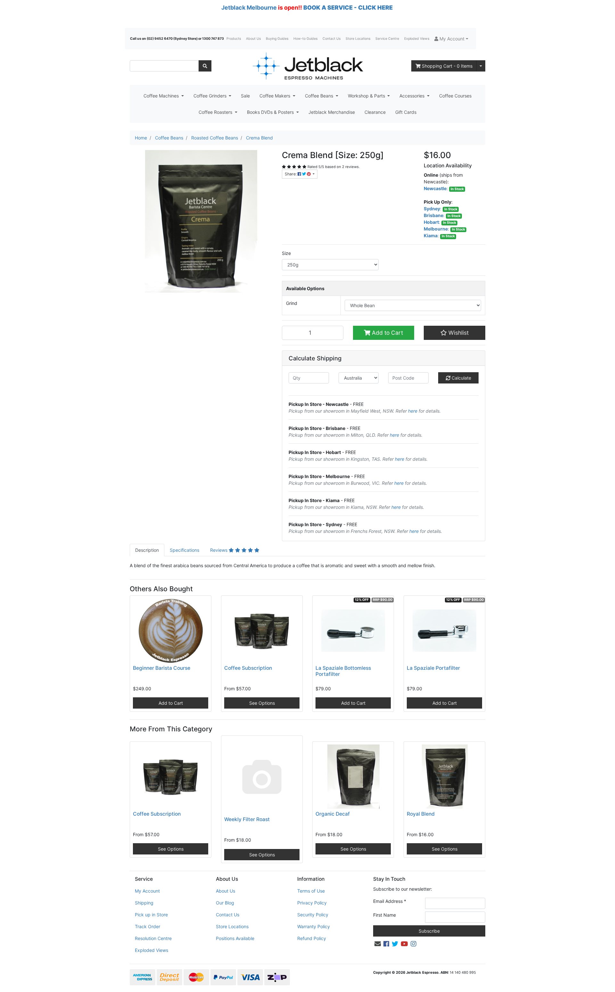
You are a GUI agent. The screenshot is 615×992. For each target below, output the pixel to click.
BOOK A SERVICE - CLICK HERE (348, 7)
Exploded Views (416, 39)
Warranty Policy (313, 926)
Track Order (147, 926)
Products (233, 39)
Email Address (389, 901)
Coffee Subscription (248, 668)
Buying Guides (277, 39)
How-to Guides (305, 39)
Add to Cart (386, 332)
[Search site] (205, 65)
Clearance (375, 112)
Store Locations (358, 39)
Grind (291, 303)
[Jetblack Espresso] (307, 66)
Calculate (460, 378)
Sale (245, 95)
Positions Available (235, 938)
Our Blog (225, 902)
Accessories (412, 95)
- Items (447, 66)
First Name (384, 915)
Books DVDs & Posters (271, 112)
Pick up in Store (151, 914)
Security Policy (312, 914)
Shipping (144, 902)
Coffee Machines (162, 95)
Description (147, 550)
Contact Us (331, 39)
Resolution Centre (153, 938)
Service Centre (387, 39)
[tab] (147, 550)
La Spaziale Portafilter (433, 668)
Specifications (184, 550)
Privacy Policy (312, 902)
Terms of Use (311, 891)
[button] (451, 38)
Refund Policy (311, 938)
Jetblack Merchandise (331, 112)
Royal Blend (421, 814)
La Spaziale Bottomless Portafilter (343, 671)
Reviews (219, 550)
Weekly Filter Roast (247, 819)
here (412, 411)
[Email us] (377, 944)
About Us (253, 39)
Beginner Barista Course (161, 668)
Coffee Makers (275, 95)
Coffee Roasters (216, 112)
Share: (291, 174)
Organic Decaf (333, 814)
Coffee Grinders (210, 95)
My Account (147, 891)
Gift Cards (405, 112)
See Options (262, 703)
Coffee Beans (319, 95)
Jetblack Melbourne (249, 7)
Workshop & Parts (367, 95)
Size (286, 253)
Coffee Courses (455, 95)
